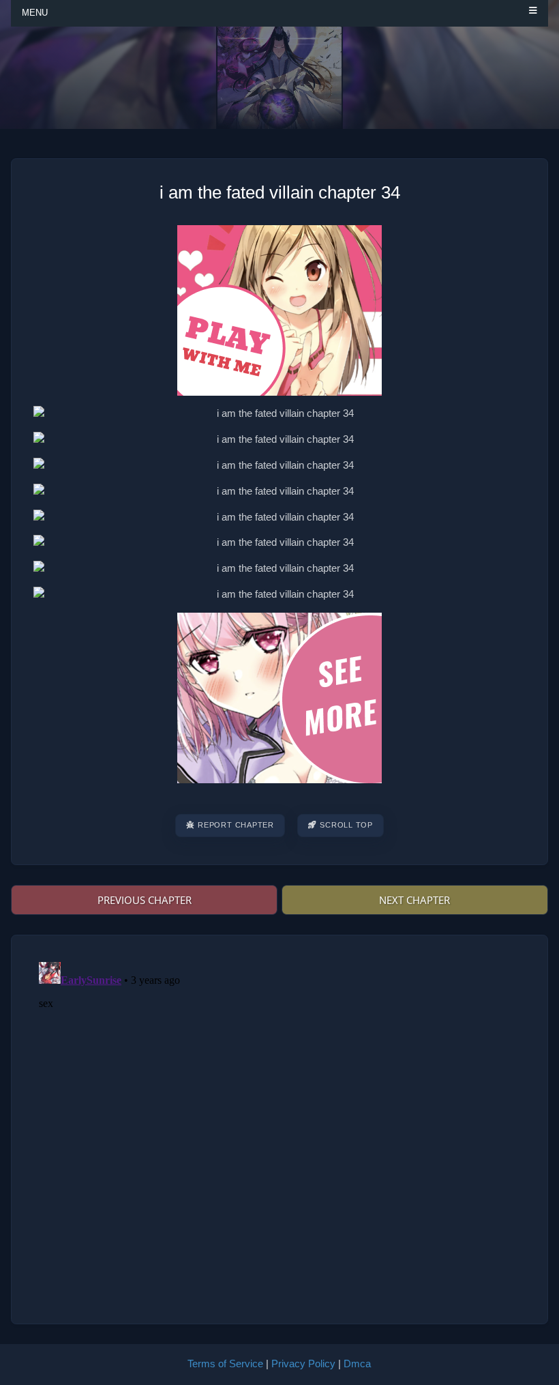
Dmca (357, 1363)
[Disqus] (279, 1127)
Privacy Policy (303, 1363)
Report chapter (236, 825)
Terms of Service (225, 1363)
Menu (35, 13)
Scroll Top (346, 825)
